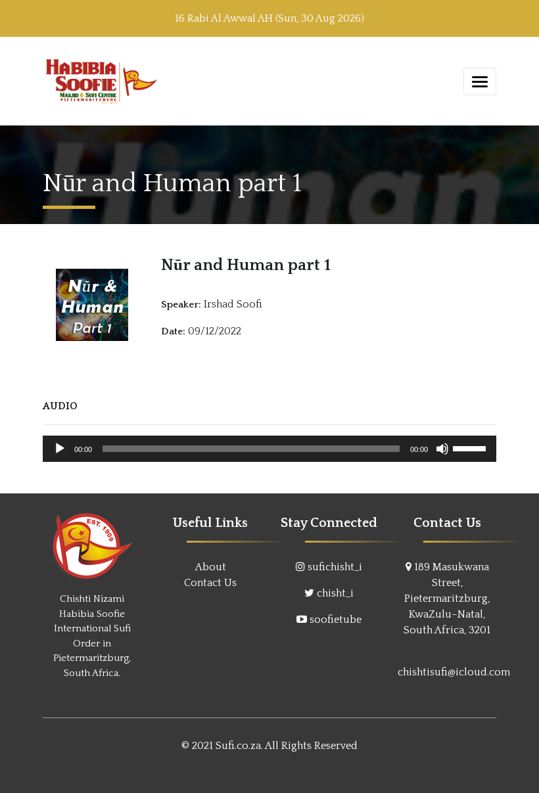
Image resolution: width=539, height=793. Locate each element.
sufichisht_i (335, 567)
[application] (269, 449)
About (210, 567)
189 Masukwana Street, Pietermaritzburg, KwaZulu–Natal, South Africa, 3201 (447, 598)
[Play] (59, 448)
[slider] (471, 447)
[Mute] (442, 448)
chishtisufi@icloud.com (454, 672)
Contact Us (210, 583)
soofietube (336, 619)
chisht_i (335, 593)
